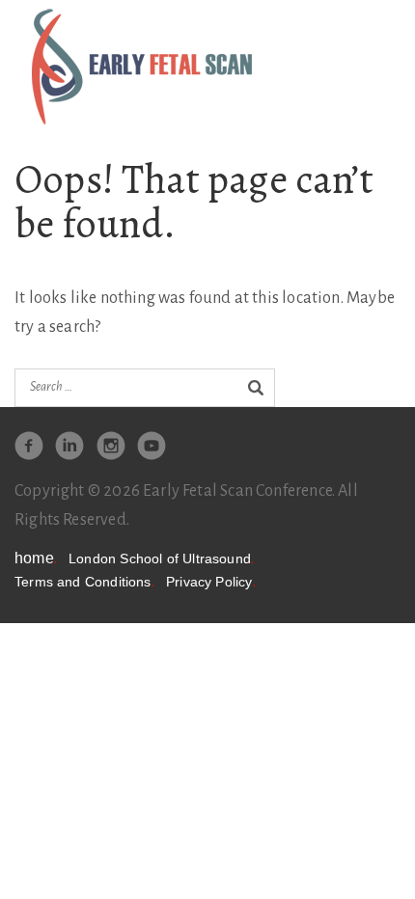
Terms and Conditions (84, 582)
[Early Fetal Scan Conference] (142, 65)
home (35, 558)
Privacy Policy (211, 582)
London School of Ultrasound (161, 559)
